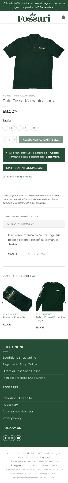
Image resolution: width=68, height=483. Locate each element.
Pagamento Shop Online (20, 364)
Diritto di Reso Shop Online (21, 371)
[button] (5, 17)
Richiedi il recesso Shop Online (24, 377)
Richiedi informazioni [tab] (20, 223)
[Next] (65, 310)
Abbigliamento (24, 95)
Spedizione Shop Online (19, 357)
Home (6, 95)
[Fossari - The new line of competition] (34, 16)
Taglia (7, 120)
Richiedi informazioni (24, 167)
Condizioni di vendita (17, 398)
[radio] (5, 128)
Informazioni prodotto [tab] (21, 216)
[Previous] (3, 310)
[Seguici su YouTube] (18, 438)
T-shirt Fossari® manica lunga (50, 319)
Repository (10, 404)
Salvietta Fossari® (14, 317)
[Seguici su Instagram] (12, 438)
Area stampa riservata (18, 411)
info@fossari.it (20, 465)
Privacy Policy (12, 418)
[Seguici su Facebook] (6, 438)
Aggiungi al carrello (41, 139)
